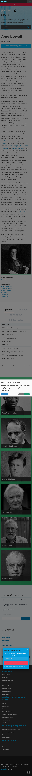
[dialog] (16, 388)
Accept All (27, 393)
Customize (4, 393)
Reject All (20, 393)
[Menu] (29, 1)
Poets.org (4, 1)
